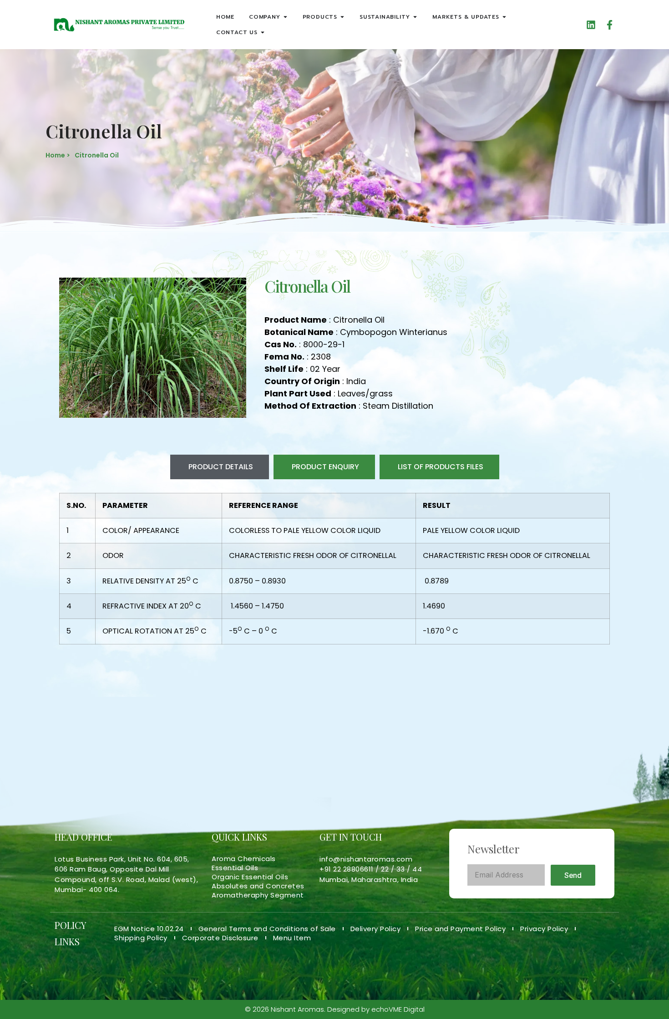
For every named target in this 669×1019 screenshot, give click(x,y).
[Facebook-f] (609, 25)
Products (320, 17)
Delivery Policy (375, 928)
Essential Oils (235, 867)
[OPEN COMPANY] (285, 17)
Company (264, 17)
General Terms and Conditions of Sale (267, 928)
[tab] (219, 467)
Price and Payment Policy (460, 928)
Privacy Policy (544, 928)
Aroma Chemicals (244, 858)
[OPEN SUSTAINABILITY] (415, 17)
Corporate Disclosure (220, 938)
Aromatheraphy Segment (258, 895)
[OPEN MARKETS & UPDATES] (504, 17)
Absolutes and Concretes (258, 886)
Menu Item (292, 938)
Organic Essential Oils (250, 877)
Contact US (237, 32)
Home (225, 17)
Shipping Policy (140, 938)
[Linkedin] (591, 25)
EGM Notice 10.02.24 (149, 928)
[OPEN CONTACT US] (262, 32)
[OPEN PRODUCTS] (342, 17)
